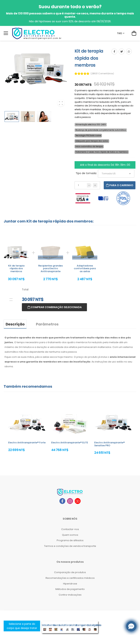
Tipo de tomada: (86, 173)
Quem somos (70, 535)
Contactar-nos (70, 529)
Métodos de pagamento (70, 589)
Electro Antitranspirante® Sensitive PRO (109, 444)
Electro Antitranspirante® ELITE (69, 442)
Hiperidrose (70, 583)
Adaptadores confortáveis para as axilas (85, 268)
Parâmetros (47, 324)
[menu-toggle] (6, 33)
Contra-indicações (70, 594)
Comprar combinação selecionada (56, 307)
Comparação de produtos (70, 572)
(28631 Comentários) (102, 73)
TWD (119, 33)
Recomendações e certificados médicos (70, 578)
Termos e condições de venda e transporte (70, 546)
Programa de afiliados (70, 540)
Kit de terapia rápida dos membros (16, 268)
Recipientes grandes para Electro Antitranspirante (50, 268)
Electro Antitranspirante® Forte (27, 442)
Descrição (15, 324)
